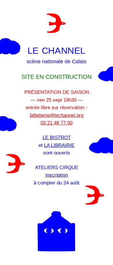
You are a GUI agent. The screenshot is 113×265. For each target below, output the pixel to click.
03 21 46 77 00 (56, 123)
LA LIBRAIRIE (59, 145)
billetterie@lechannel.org (56, 115)
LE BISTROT (57, 137)
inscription (56, 175)
